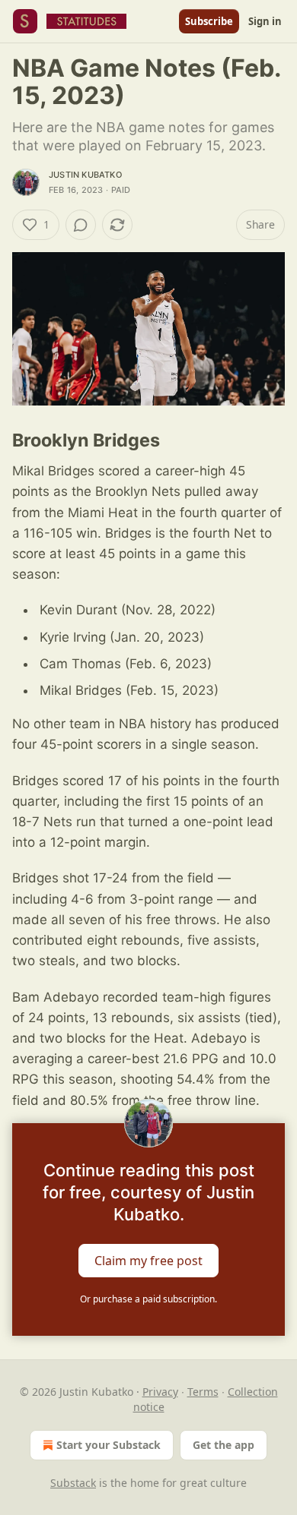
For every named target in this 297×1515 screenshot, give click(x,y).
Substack (73, 1483)
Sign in (265, 21)
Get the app (223, 1445)
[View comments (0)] (80, 225)
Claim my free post (148, 1259)
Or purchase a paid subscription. (148, 1298)
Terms (203, 1391)
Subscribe (209, 21)
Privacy (160, 1391)
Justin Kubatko (85, 174)
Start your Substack (108, 1445)
